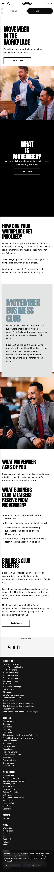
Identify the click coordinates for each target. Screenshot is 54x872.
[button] (3, 3)
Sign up (13, 11)
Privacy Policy (10, 861)
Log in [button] (48, 4)
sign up (13, 260)
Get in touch (17, 61)
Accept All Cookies (32, 866)
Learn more (27, 171)
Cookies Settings (12, 866)
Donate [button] (37, 12)
